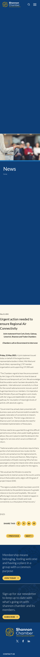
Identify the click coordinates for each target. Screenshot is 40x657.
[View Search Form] (29, 4)
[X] (23, 523)
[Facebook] (18, 523)
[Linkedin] (29, 641)
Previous (14, 536)
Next (28, 536)
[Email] (34, 523)
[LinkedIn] (29, 523)
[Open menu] (35, 4)
